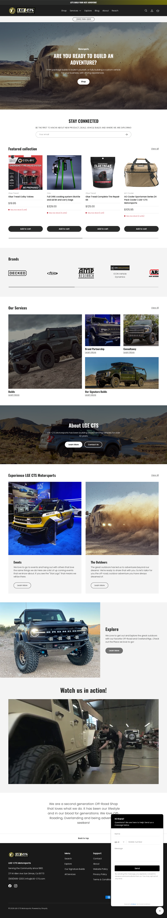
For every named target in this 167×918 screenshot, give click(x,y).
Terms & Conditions (103, 879)
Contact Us (93, 444)
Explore (88, 10)
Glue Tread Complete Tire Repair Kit (103, 198)
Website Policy (100, 869)
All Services (70, 874)
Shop (64, 10)
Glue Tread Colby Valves (21, 196)
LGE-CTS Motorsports (23, 908)
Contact (97, 858)
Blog (97, 10)
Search (68, 858)
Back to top (83, 838)
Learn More (73, 444)
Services (74, 10)
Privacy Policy (100, 874)
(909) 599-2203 (83, 19)
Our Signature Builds (75, 869)
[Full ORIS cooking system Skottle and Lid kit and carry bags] (64, 172)
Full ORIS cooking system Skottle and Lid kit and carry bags (63, 198)
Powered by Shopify (39, 908)
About (105, 10)
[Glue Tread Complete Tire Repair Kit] (103, 172)
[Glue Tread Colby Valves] (25, 172)
